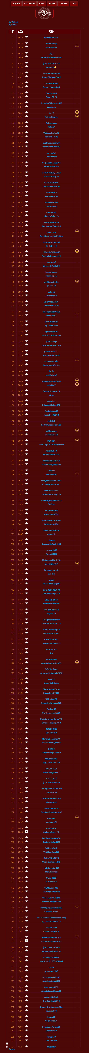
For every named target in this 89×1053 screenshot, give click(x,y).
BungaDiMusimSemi (51, 77)
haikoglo (51, 292)
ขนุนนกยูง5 (51, 262)
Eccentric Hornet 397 (51, 335)
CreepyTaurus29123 (51, 623)
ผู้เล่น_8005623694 (51, 590)
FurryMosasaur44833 (51, 480)
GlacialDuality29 (51, 176)
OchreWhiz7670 (51, 858)
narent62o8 (51, 451)
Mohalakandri (51, 872)
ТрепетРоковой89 (51, 87)
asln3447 (51, 385)
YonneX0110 (51, 554)
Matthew (51, 818)
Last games (29, 3)
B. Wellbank (51, 882)
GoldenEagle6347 (51, 772)
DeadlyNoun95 (51, 202)
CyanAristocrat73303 (51, 663)
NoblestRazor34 (51, 610)
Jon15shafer (51, 659)
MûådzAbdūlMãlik (51, 454)
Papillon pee (51, 276)
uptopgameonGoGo (51, 312)
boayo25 (51, 1017)
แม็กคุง (51, 395)
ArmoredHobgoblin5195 (51, 673)
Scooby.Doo (51, 47)
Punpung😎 (51, 67)
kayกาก (51, 679)
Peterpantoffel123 (51, 365)
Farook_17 (51, 1037)
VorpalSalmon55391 (51, 163)
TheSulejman (51, 156)
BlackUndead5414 (51, 689)
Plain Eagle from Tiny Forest (51, 445)
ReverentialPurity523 (51, 544)
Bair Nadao (51, 212)
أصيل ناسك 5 (51, 778)
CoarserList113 (51, 911)
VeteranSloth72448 (51, 898)
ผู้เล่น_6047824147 (51, 63)
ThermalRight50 (51, 222)
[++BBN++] (51, 246)
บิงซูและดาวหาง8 (51, 570)
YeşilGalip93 (51, 375)
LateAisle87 (51, 1031)
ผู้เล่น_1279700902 (51, 947)
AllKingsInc (51, 431)
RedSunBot (51, 828)
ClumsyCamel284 (51, 957)
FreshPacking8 (51, 83)
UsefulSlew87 (51, 564)
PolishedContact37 (51, 242)
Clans (41, 3)
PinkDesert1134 (51, 490)
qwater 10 (51, 286)
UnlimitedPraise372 (51, 862)
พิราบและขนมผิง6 (51, 166)
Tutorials (63, 3)
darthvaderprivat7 (51, 143)
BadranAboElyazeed (51, 743)
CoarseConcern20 (51, 391)
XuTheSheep (51, 206)
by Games (13, 22)
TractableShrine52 (51, 355)
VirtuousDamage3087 (51, 941)
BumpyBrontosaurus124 (51, 1007)
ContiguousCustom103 (51, 788)
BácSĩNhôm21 (51, 322)
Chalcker (51, 401)
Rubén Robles (51, 117)
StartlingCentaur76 (51, 891)
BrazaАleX (51, 1047)
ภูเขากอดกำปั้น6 (51, 971)
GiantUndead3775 (51, 1001)
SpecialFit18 (51, 733)
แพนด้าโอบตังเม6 (51, 302)
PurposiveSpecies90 (51, 752)
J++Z (51, 113)
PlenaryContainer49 (51, 739)
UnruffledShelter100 (51, 345)
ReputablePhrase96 (51, 1027)
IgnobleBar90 (51, 331)
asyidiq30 (51, 613)
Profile (52, 3)
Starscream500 (51, 808)
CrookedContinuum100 (51, 812)
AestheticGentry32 (51, 603)
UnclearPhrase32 (51, 633)
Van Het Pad (51, 1040)
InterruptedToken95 (51, 226)
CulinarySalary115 (51, 832)
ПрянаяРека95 (51, 137)
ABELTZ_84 (51, 649)
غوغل (51, 53)
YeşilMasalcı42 (51, 411)
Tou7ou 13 (51, 709)
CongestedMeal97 (51, 619)
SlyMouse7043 (51, 888)
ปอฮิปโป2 (51, 421)
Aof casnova (51, 123)
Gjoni (51, 967)
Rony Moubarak (51, 37)
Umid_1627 (51, 878)
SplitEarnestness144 (51, 937)
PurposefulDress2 (51, 643)
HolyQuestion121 (51, 868)
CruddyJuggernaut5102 (51, 908)
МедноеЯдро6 (51, 510)
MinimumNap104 (51, 305)
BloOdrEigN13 (51, 600)
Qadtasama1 (51, 792)
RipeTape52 (51, 802)
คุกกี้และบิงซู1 (51, 341)
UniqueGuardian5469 (51, 381)
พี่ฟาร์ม (51, 371)
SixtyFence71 (51, 1021)
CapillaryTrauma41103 (51, 500)
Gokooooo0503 (51, 514)
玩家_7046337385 (51, 762)
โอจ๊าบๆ (51, 504)
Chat (74, 3)
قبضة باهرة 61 (51, 768)
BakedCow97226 (51, 693)
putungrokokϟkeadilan (51, 57)
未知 (51, 653)
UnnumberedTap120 (51, 494)
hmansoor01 (51, 822)
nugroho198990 (51, 415)
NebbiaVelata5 (51, 196)
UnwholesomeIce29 (51, 713)
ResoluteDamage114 (51, 256)
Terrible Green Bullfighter (51, 236)
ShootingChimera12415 (51, 103)
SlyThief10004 (51, 325)
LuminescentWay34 (51, 838)
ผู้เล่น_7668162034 (51, 782)
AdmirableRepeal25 (51, 594)
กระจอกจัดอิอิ (51, 550)
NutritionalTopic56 (51, 461)
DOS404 (51, 441)
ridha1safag (51, 43)
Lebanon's (51, 107)
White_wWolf (51, 848)
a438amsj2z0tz (51, 282)
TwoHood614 (51, 192)
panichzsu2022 (51, 351)
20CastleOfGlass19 (51, 252)
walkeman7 (51, 315)
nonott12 (51, 534)
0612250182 (51, 729)
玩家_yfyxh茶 (51, 699)
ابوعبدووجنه (51, 153)
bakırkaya (51, 232)
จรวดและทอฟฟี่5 (51, 361)
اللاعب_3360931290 (51, 173)
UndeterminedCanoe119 (51, 719)
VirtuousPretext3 (51, 133)
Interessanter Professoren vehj (51, 917)
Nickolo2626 (51, 927)
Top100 (16, 3)
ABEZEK (51, 127)
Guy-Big (51, 574)
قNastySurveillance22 (51, 991)
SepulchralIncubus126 (51, 703)
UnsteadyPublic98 (51, 266)
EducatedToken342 (51, 405)
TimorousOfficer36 (51, 186)
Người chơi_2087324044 (51, 961)
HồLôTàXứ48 (51, 759)
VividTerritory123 (51, 852)
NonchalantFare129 (51, 147)
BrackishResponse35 (51, 901)
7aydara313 (51, 1011)
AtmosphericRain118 (51, 951)
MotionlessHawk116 (51, 560)
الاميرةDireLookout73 (51, 921)
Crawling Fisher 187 (51, 484)
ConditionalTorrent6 (51, 520)
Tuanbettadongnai (51, 73)
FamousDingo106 (51, 931)
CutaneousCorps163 (51, 723)
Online (12, 1049)
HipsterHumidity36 (51, 530)
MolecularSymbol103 (51, 464)
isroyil (51, 580)
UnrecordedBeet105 (51, 798)
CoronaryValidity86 (51, 977)
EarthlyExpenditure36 (51, 425)
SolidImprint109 (51, 524)
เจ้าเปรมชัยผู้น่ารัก (51, 216)
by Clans (12, 24)
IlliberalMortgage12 (51, 584)
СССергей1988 (51, 182)
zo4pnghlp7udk (51, 997)
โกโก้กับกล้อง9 (51, 669)
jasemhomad (51, 272)
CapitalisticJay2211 (51, 842)
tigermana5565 (51, 987)
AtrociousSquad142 (51, 981)
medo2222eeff (51, 435)
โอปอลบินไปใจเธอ (51, 683)
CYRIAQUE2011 (51, 639)
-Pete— (51, 540)
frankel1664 (51, 93)
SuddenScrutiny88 (51, 629)
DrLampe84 (51, 296)
